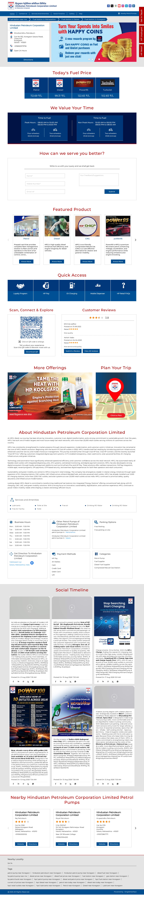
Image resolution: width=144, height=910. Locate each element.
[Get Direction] (32, 564)
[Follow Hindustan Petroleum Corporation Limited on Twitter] (112, 5)
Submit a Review (73, 351)
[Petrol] (26, 226)
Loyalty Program (20, 293)
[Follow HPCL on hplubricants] (133, 5)
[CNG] (87, 226)
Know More (26, 261)
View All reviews (91, 351)
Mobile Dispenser (97, 293)
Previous (9, 240)
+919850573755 (20, 46)
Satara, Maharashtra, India (19, 565)
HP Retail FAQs (123, 293)
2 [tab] (92, 59)
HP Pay (46, 293)
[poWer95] (118, 226)
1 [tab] (88, 59)
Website (20, 844)
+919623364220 (62, 837)
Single (130, 892)
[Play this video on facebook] (30, 609)
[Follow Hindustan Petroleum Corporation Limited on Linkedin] (126, 5)
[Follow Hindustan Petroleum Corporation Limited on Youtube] (119, 5)
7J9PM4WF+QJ (15, 562)
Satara (68, 538)
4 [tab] (98, 59)
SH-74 (10, 863)
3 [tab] (95, 59)
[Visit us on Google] (115, 5)
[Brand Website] (130, 5)
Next (135, 240)
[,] (30, 717)
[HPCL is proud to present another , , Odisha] (72, 608)
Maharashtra (70, 532)
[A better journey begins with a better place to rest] (114, 697)
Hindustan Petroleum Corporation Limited (27, 813)
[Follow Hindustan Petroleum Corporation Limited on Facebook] (108, 5)
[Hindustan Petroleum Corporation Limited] (32, 9)
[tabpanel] (93, 42)
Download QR (32, 352)
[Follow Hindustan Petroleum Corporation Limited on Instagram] (123, 5)
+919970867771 (102, 834)
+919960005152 (21, 834)
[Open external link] (141, 24)
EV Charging (72, 293)
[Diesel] (57, 226)
